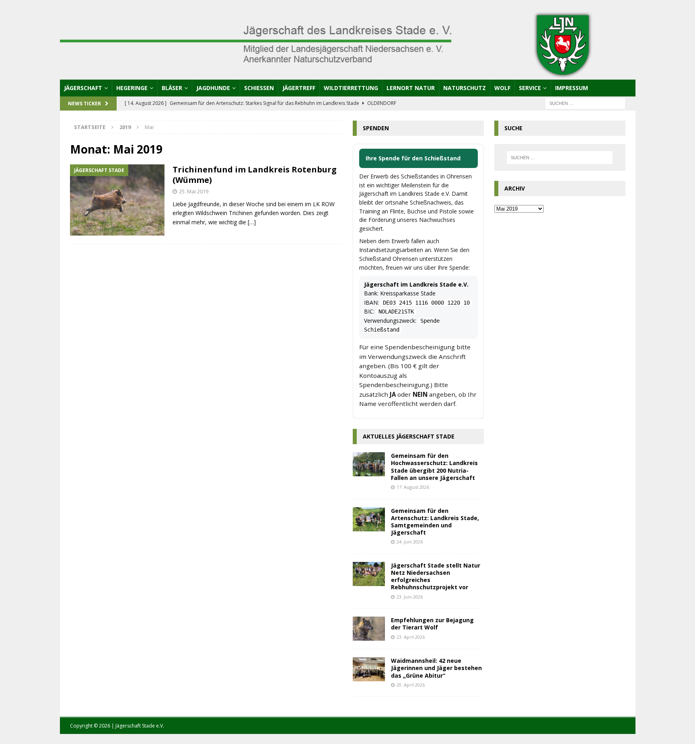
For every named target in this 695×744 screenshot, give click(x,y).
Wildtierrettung (351, 88)
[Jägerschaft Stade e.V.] (347, 74)
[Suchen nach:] (585, 103)
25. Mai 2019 (193, 191)
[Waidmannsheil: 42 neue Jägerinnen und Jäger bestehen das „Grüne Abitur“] (369, 669)
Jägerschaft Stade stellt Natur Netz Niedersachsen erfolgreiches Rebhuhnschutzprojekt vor (435, 576)
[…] (252, 222)
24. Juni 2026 (410, 542)
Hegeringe (132, 88)
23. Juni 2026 (410, 597)
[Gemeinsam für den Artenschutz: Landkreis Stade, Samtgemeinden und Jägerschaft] (369, 519)
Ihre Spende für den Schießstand (413, 158)
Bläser (172, 88)
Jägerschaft (83, 88)
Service (530, 88)
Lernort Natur (411, 88)
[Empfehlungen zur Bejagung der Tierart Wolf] (369, 629)
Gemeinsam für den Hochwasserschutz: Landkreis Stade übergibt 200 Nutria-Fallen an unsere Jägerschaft (434, 467)
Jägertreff (298, 88)
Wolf (502, 88)
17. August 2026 (413, 487)
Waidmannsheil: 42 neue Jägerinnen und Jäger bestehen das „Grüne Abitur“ (436, 668)
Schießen (259, 88)
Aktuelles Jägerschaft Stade (408, 436)
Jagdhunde (213, 88)
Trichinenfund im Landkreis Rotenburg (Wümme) (255, 174)
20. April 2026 (411, 685)
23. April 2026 (411, 637)
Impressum (571, 88)
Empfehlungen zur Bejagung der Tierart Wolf (432, 623)
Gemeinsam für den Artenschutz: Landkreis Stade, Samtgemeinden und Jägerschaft (435, 522)
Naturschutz (464, 88)
